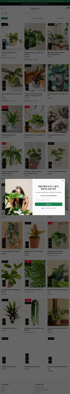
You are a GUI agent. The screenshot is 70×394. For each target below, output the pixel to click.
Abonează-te (49, 204)
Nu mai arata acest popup (49, 208)
